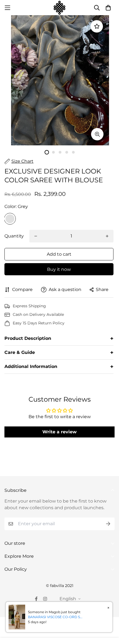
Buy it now (59, 269)
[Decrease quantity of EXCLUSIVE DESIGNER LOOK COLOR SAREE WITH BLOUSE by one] (35, 236)
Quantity (14, 236)
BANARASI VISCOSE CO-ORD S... (55, 617)
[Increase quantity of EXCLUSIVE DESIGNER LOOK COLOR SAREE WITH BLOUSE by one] (107, 236)
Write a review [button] (59, 431)
